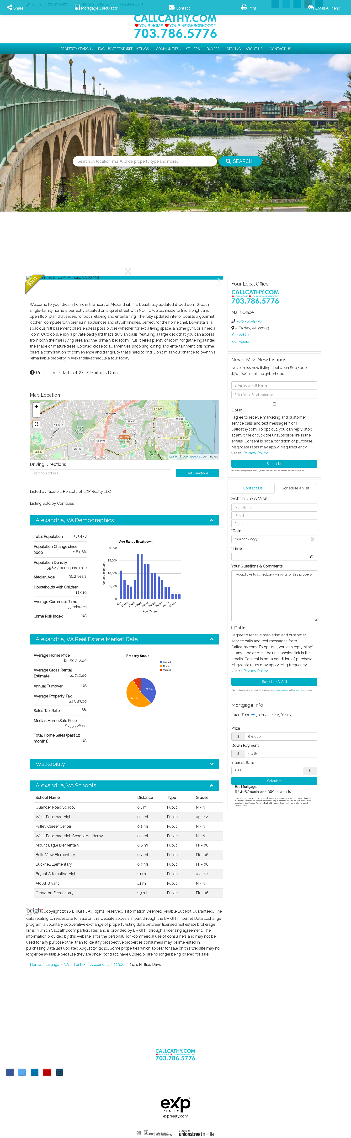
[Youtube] (47, 1072)
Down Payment (245, 745)
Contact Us (240, 335)
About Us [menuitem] (254, 49)
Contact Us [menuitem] (280, 49)
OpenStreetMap (192, 456)
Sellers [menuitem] (193, 49)
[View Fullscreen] (36, 424)
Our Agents (241, 341)
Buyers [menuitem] (213, 49)
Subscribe (274, 464)
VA (66, 964)
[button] (240, 161)
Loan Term (240, 714)
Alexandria (99, 964)
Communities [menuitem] (167, 49)
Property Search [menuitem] (75, 49)
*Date (236, 531)
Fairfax (79, 964)
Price (235, 728)
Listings (52, 964)
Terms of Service (299, 690)
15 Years (283, 714)
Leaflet (173, 456)
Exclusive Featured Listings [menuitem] (123, 49)
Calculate (274, 781)
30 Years (263, 714)
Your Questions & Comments (257, 566)
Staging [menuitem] (234, 49)
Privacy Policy (255, 453)
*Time (236, 548)
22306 (119, 964)
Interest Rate (242, 762)
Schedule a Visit (295, 488)
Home (35, 964)
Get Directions (197, 473)
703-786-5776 (249, 321)
